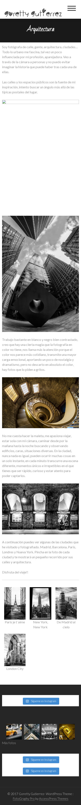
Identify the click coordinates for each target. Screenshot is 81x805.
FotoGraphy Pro (24, 798)
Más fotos (9, 743)
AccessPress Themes (53, 798)
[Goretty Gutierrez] (34, 10)
